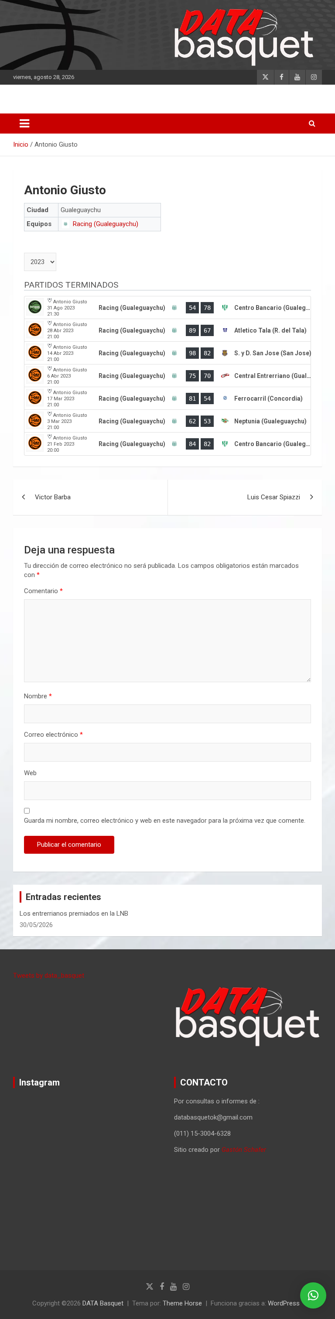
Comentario (43, 591)
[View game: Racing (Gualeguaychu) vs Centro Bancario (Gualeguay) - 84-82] (167, 444)
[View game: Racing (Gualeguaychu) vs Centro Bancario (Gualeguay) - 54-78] (167, 307)
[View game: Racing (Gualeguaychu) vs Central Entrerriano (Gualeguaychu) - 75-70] (167, 375)
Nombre (38, 696)
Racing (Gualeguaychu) (105, 224)
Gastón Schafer (244, 1150)
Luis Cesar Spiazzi (273, 497)
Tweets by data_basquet (48, 975)
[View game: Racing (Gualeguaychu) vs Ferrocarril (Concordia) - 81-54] (167, 398)
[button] (313, 1295)
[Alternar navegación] (24, 123)
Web (30, 773)
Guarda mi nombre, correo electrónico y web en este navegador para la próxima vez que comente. (164, 820)
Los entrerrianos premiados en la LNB (74, 913)
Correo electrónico (53, 735)
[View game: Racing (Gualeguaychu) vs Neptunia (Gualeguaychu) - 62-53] (167, 421)
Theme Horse (182, 1303)
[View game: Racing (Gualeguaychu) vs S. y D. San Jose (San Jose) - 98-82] (167, 353)
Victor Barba (53, 497)
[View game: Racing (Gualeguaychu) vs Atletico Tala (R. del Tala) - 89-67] (167, 330)
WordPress (284, 1303)
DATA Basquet (102, 1303)
